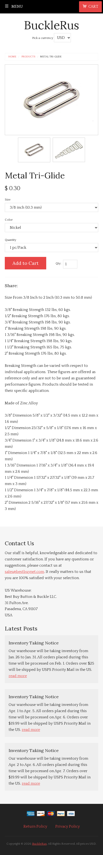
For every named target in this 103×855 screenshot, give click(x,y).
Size (8, 199)
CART (93, 6)
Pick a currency (43, 38)
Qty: (58, 263)
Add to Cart (25, 263)
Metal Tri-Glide (51, 56)
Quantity (10, 240)
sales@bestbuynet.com (24, 572)
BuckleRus (51, 25)
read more (18, 676)
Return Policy (35, 826)
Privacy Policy (67, 826)
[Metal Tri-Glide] (34, 150)
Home (12, 56)
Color (9, 219)
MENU (17, 6)
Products (28, 56)
